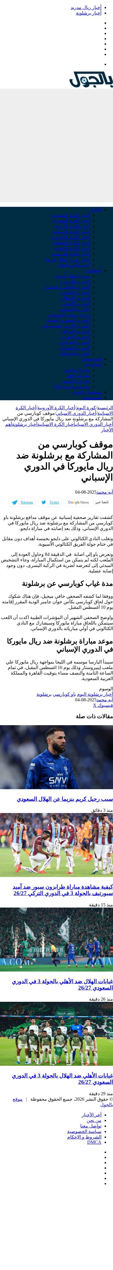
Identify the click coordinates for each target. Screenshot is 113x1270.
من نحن (94, 1120)
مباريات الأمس (76, 380)
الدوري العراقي (75, 331)
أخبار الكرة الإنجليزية (70, 237)
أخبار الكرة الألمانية (72, 248)
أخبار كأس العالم (74, 264)
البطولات (92, 270)
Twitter (54, 502)
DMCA (94, 1142)
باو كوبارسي (64, 694)
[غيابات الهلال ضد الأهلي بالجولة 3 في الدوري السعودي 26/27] (56, 969)
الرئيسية (105, 407)
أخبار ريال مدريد (86, 7)
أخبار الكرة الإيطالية (71, 242)
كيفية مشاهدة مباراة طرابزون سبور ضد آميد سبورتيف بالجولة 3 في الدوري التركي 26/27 (63, 890)
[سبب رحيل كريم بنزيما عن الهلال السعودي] (56, 787)
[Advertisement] (56, 145)
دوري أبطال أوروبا (72, 275)
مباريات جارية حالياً (72, 386)
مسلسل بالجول (86, 391)
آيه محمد (104, 492)
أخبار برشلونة (88, 12)
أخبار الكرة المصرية (71, 220)
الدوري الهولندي (74, 347)
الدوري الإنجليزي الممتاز (67, 286)
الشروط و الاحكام (84, 1136)
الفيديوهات (91, 358)
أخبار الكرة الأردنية (72, 226)
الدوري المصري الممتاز (67, 320)
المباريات (92, 364)
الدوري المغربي (75, 336)
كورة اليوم (86, 407)
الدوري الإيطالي (75, 298)
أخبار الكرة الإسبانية (71, 231)
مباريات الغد (78, 375)
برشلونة (44, 694)
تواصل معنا (90, 1125)
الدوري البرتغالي (74, 353)
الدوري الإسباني (75, 292)
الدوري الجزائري (74, 342)
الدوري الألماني (75, 303)
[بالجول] (91, 85)
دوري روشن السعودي (69, 314)
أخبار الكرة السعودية (70, 215)
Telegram (27, 502)
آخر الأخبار (91, 1114)
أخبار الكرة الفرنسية (70, 253)
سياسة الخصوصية (84, 1131)
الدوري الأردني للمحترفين (65, 325)
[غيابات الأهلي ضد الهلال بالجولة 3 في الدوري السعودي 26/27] (56, 1064)
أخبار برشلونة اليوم (95, 694)
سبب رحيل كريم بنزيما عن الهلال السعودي (65, 799)
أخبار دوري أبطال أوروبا (67, 259)
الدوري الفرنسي (74, 309)
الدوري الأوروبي (75, 281)
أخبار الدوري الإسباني (76, 413)
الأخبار (95, 209)
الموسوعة (91, 397)
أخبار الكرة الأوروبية (56, 407)
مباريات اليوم (77, 369)
